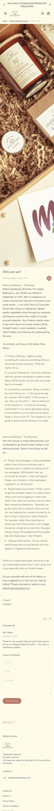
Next (45, 618)
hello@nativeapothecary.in (19, 777)
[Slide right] (49, 4)
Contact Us (7, 791)
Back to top (7, 722)
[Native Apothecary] (15, 13)
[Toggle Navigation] (5, 13)
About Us (7, 796)
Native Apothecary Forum (19, 21)
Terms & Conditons (11, 806)
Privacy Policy (9, 801)
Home (5, 21)
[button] (43, 13)
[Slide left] (4, 4)
